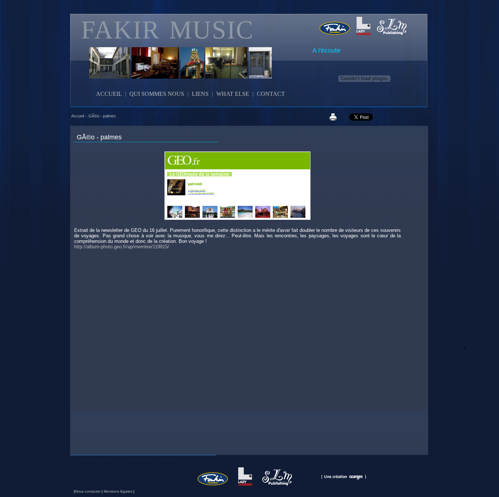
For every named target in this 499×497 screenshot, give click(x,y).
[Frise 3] (162, 70)
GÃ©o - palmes (102, 116)
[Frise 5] (233, 70)
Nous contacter (87, 491)
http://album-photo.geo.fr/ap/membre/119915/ (121, 246)
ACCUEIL (109, 94)
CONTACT (271, 94)
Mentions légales (118, 491)
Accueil (77, 116)
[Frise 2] (113, 70)
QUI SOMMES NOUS (156, 94)
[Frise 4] (199, 70)
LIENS (200, 94)
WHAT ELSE (232, 94)
